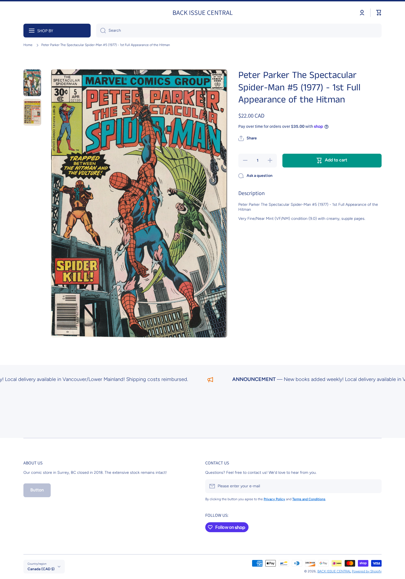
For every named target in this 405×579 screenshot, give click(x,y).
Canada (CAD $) (41, 569)
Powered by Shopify (367, 571)
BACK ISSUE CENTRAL (334, 571)
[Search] (101, 30)
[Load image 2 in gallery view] (32, 112)
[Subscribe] (375, 486)
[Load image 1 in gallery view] (32, 82)
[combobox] (239, 30)
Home (28, 45)
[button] (379, 12)
